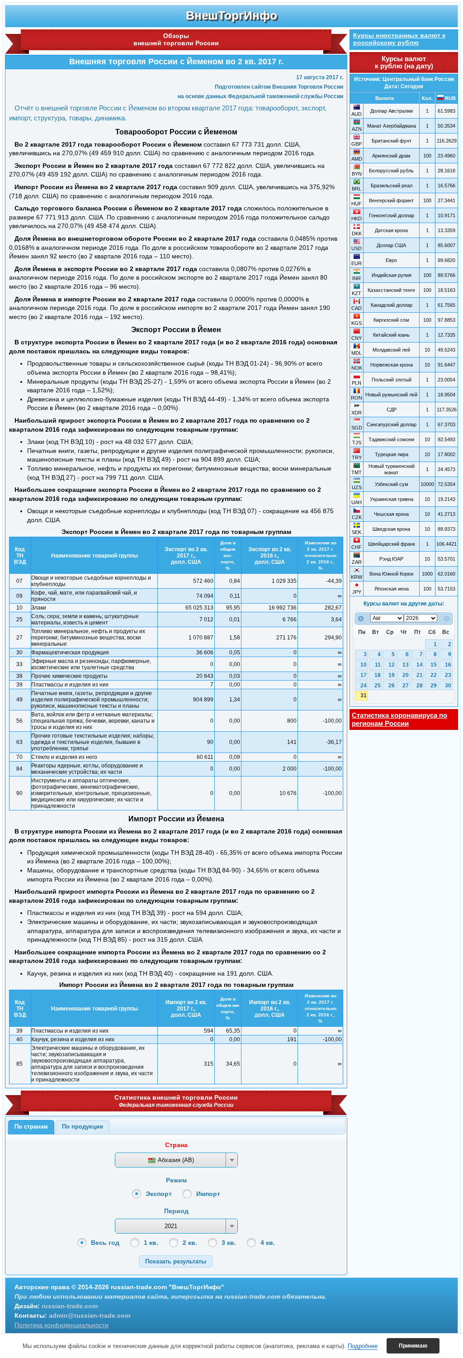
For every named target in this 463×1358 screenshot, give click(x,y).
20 (405, 675)
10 (363, 665)
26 (391, 685)
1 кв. (151, 1242)
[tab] (31, 1127)
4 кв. (267, 1242)
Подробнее (363, 1346)
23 (448, 675)
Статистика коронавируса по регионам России (399, 719)
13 (405, 665)
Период (176, 1211)
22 (433, 675)
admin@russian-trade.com (89, 1315)
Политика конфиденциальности (61, 1325)
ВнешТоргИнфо (231, 15)
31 (363, 695)
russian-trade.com (70, 1306)
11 (378, 665)
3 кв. (229, 1242)
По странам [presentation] (31, 1126)
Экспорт (159, 1193)
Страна (176, 1144)
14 (419, 665)
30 (448, 685)
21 (419, 675)
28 (419, 685)
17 (363, 675)
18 (377, 675)
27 (405, 685)
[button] (176, 1261)
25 (377, 685)
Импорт (208, 1193)
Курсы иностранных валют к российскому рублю (399, 39)
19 (391, 675)
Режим (176, 1180)
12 (391, 665)
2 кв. (190, 1242)
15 (433, 665)
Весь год (105, 1242)
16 (448, 665)
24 (363, 685)
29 (433, 685)
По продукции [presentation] (82, 1126)
